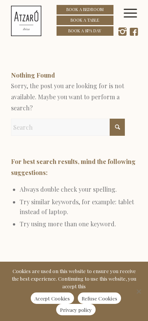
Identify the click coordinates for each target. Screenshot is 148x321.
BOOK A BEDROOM (85, 9)
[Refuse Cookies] (138, 291)
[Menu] (133, 21)
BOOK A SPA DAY (84, 30)
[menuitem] (133, 21)
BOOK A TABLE (85, 20)
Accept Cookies (52, 298)
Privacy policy (76, 310)
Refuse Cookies (100, 298)
